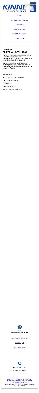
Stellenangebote (19, 34)
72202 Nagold (19, 343)
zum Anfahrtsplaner (19, 347)
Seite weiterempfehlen (22, 381)
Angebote (20, 25)
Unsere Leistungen (19, 20)
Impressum (20, 379)
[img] (19, 7)
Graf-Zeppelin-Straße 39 (20, 338)
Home (19, 16)
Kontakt (19, 38)
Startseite (10, 379)
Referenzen (19, 29)
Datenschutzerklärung (17, 381)
